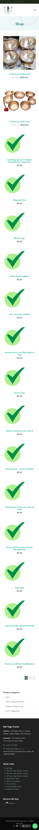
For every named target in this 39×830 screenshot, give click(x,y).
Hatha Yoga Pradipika (19, 276)
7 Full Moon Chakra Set (19, 121)
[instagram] (22, 2)
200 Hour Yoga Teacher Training (17, 773)
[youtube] (19, 2)
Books (8, 697)
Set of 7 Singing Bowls (13, 711)
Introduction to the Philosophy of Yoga (19, 353)
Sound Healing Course (13, 786)
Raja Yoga (19, 587)
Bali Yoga (9, 768)
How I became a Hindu (19, 314)
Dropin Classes (11, 784)
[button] (19, 52)
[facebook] (16, 2)
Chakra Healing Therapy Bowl (15, 702)
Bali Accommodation (13, 781)
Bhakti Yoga (19, 238)
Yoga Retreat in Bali (12, 778)
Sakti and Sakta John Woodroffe (19, 625)
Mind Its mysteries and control (19, 431)
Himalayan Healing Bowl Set (14, 706)
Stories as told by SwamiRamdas (19, 664)
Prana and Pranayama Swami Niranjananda (19, 548)
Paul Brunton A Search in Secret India (19, 508)
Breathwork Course (12, 789)
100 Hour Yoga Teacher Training (17, 771)
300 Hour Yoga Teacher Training (17, 776)
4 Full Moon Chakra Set (19, 74)
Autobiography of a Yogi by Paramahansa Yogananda (19, 161)
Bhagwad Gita (19, 200)
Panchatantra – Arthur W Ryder (19, 469)
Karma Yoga (19, 393)
